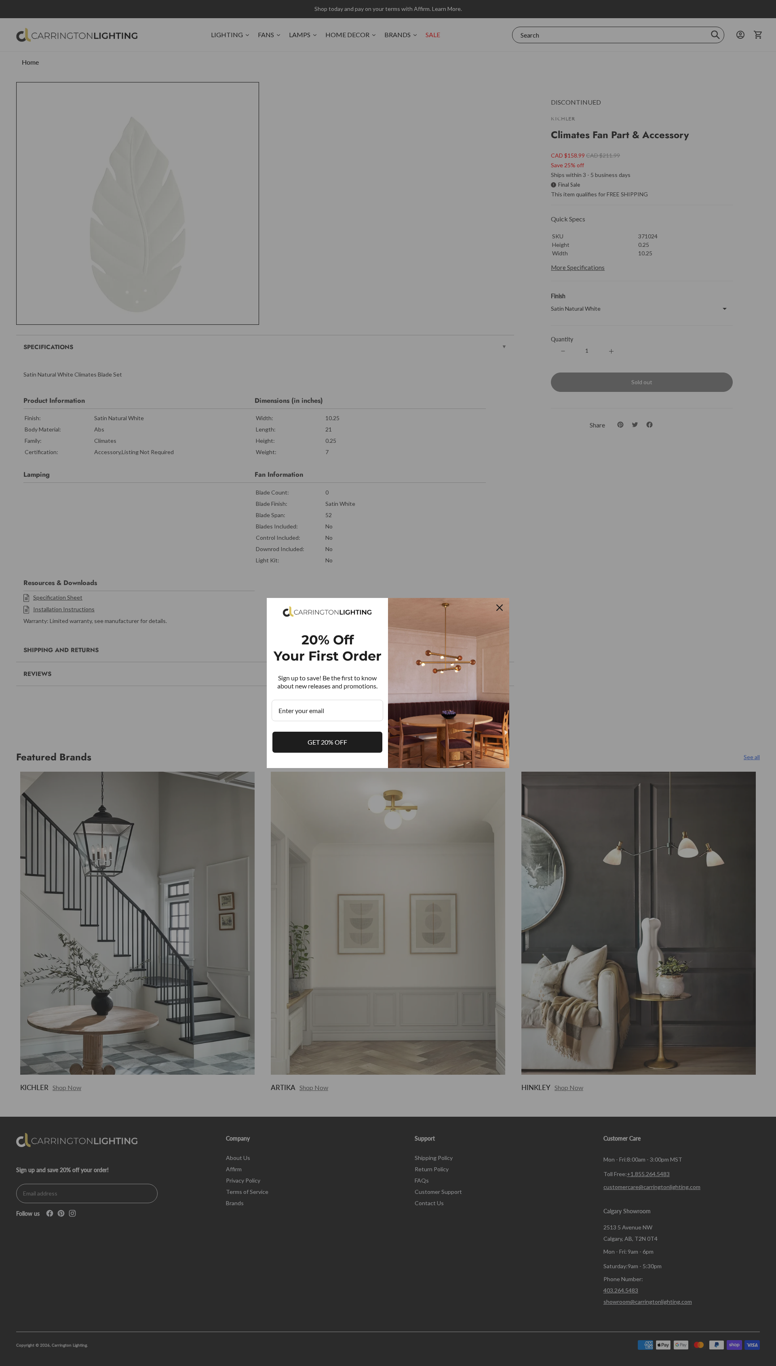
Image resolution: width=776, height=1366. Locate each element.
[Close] (499, 607)
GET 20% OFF (327, 742)
